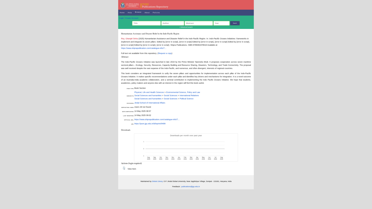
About (147, 12)
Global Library (157, 181)
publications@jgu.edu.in (190, 187)
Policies (156, 12)
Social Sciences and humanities (147, 95)
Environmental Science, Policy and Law (183, 92)
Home (122, 12)
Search (235, 23)
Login (121, 18)
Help (130, 12)
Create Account (131, 18)
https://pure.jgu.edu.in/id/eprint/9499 (149, 124)
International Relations (189, 95)
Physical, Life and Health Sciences (149, 92)
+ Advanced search (186, 27)
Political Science (186, 99)
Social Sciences (170, 95)
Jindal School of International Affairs (149, 103)
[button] (124, 168)
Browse (138, 12)
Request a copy (165, 53)
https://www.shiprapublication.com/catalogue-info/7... (143, 48)
